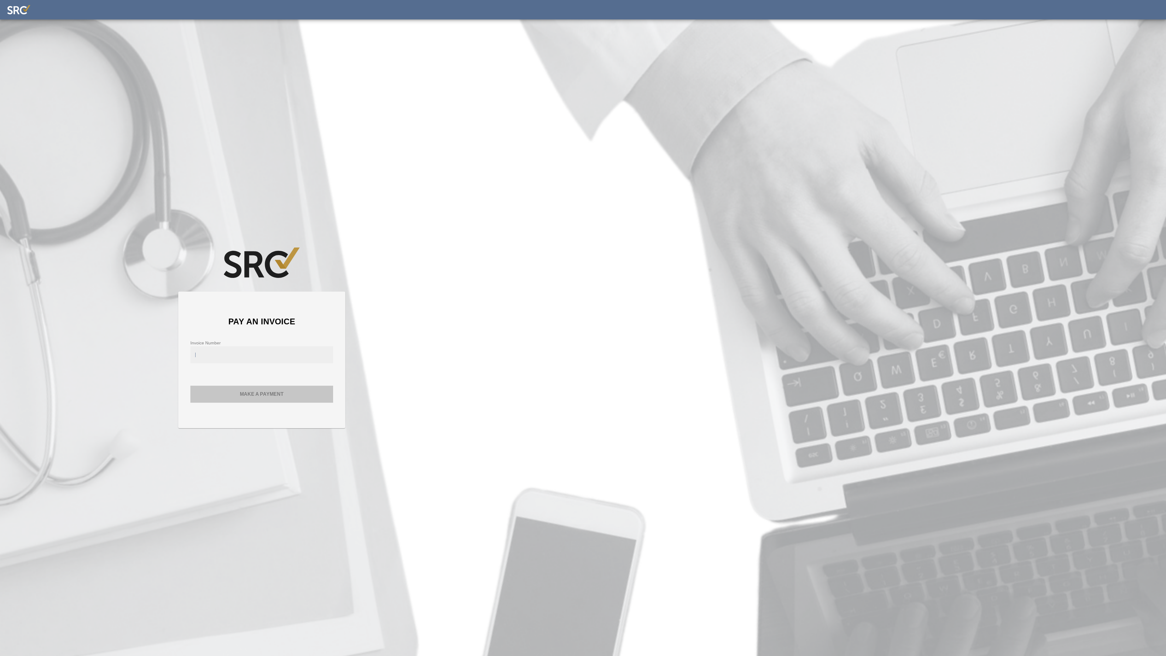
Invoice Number (205, 342)
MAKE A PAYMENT (262, 394)
